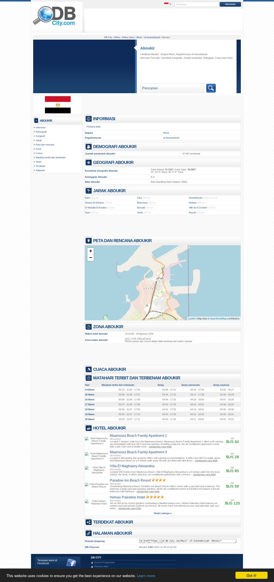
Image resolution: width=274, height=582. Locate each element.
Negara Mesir (168, 54)
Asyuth (192, 212)
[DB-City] (54, 26)
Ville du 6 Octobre (198, 207)
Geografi (40, 136)
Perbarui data (93, 126)
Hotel (229, 58)
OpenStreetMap (218, 318)
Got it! (251, 575)
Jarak (39, 140)
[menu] (167, 4)
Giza (139, 197)
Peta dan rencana (45, 144)
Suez (87, 212)
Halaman (40, 170)
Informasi (40, 127)
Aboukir (147, 48)
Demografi (41, 131)
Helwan (193, 202)
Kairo (87, 197)
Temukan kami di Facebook (47, 562)
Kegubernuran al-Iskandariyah (191, 54)
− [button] (90, 257)
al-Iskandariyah (171, 137)
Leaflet (191, 318)
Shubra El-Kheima (94, 202)
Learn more (146, 575)
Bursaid (141, 207)
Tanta (140, 212)
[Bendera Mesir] (58, 112)
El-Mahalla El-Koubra (96, 207)
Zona (38, 149)
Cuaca (218, 58)
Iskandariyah (195, 197)
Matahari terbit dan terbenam (51, 157)
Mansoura (142, 202)
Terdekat (40, 166)
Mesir (166, 133)
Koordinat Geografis (171, 58)
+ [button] (90, 251)
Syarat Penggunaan (104, 562)
